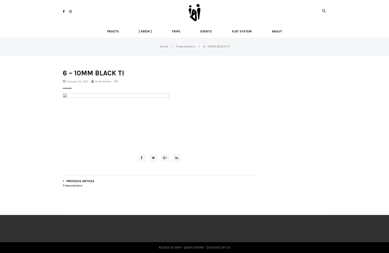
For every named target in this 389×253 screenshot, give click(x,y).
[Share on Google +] (165, 158)
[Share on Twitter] (153, 158)
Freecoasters (72, 185)
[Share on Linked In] (177, 158)
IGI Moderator (103, 81)
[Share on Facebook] (142, 158)
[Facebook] (64, 12)
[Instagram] (70, 12)
